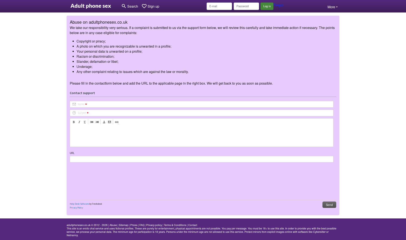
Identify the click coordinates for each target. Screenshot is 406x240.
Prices (133, 225)
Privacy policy (154, 225)
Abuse (113, 225)
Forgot (278, 5)
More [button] (331, 6)
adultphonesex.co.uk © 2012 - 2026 (87, 225)
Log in (267, 6)
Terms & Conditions (175, 225)
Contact (192, 225)
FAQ (141, 225)
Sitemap (123, 225)
